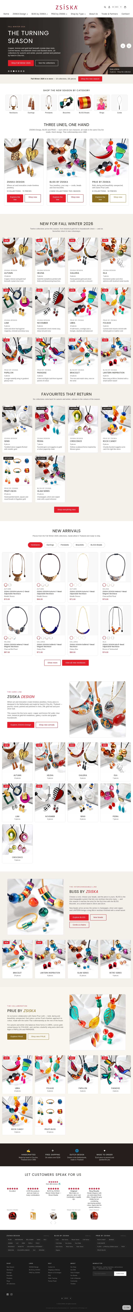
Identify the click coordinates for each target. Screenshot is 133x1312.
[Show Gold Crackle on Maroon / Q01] (47, 637)
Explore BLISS (79, 917)
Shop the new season (90, 79)
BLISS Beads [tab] (96, 545)
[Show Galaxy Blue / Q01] (38, 637)
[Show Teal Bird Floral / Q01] (112, 585)
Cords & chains (79, 925)
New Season (10, 1267)
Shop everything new (66, 510)
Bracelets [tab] (80, 545)
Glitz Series (65, 1239)
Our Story (73, 1267)
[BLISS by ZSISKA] (66, 158)
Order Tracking (52, 1278)
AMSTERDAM (19, 1239)
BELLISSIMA (29, 1239)
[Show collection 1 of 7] (8, 71)
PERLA (30, 1243)
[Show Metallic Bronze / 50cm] (71, 585)
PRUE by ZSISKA (103, 1235)
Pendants (9, 1278)
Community (73, 1281)
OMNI (23, 1243)
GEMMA (10, 1243)
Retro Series (69, 1246)
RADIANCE (11, 1246)
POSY (123, 1246)
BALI (45, 1239)
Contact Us (51, 1267)
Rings (8, 1281)
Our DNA (73, 1270)
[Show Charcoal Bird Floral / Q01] (104, 585)
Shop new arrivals (46, 725)
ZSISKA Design (13, 1235)
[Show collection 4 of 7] (16, 71)
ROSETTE (21, 1246)
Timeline (73, 1284)
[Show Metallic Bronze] (5, 585)
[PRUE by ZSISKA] (109, 158)
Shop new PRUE (38, 1036)
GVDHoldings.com (82, 1308)
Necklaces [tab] (35, 545)
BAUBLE (111, 1239)
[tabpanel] (66, 609)
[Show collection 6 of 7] (21, 71)
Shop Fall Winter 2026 (20, 63)
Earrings (9, 1272)
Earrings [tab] (50, 545)
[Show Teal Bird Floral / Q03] (14, 637)
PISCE (37, 1243)
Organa (58, 1250)
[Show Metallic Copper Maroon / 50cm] (75, 585)
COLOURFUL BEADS (23, 1250)
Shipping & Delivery (54, 1270)
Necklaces (10, 1270)
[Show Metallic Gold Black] (10, 585)
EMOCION (11, 1250)
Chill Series (86, 1239)
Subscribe (120, 1273)
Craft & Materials (75, 1278)
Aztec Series (79, 1246)
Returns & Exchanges (54, 1272)
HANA (38, 1239)
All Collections (11, 1284)
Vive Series (68, 1243)
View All (46, 1235)
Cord (57, 1239)
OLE (34, 1250)
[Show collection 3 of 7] (13, 71)
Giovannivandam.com (63, 1308)
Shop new (32, 197)
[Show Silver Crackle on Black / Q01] (51, 637)
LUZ (17, 1243)
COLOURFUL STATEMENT (34, 1246)
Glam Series (59, 1246)
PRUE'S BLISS (101, 1250)
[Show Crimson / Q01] (108, 585)
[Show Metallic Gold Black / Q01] (47, 585)
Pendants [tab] (65, 545)
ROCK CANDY (101, 1239)
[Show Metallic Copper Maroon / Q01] (42, 585)
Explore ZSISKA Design (21, 725)
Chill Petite (59, 1243)
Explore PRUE (17, 1036)
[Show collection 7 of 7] (23, 71)
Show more (52, 663)
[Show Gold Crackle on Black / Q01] (42, 637)
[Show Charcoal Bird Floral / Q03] (5, 637)
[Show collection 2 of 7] (11, 71)
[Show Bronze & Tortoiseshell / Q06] (104, 637)
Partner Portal (52, 1281)
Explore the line (15, 198)
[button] (51, 1222)
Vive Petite (78, 1243)
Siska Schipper (75, 1272)
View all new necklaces (75, 663)
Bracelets (9, 1275)
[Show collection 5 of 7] (18, 71)
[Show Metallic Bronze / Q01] (38, 585)
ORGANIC (42, 1250)
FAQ (49, 1275)
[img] (53, 1182)
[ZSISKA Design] (24, 158)
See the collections (47, 63)
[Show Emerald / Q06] (108, 637)
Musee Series (75, 1239)
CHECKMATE (101, 1243)
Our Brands (73, 1275)
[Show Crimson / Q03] (10, 637)
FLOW (10, 1239)
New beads (98, 917)
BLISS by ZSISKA (61, 1235)
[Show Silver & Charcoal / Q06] (112, 637)
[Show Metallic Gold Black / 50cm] (79, 585)
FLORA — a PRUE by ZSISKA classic (107, 1246)
